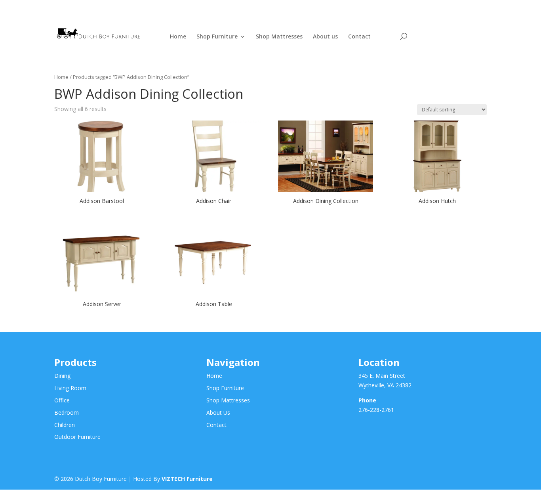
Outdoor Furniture (77, 436)
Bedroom (66, 412)
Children (64, 425)
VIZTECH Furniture (187, 478)
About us (325, 37)
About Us (218, 412)
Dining (62, 375)
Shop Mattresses (279, 37)
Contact (359, 37)
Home (178, 37)
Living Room (70, 388)
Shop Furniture (217, 37)
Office (62, 400)
